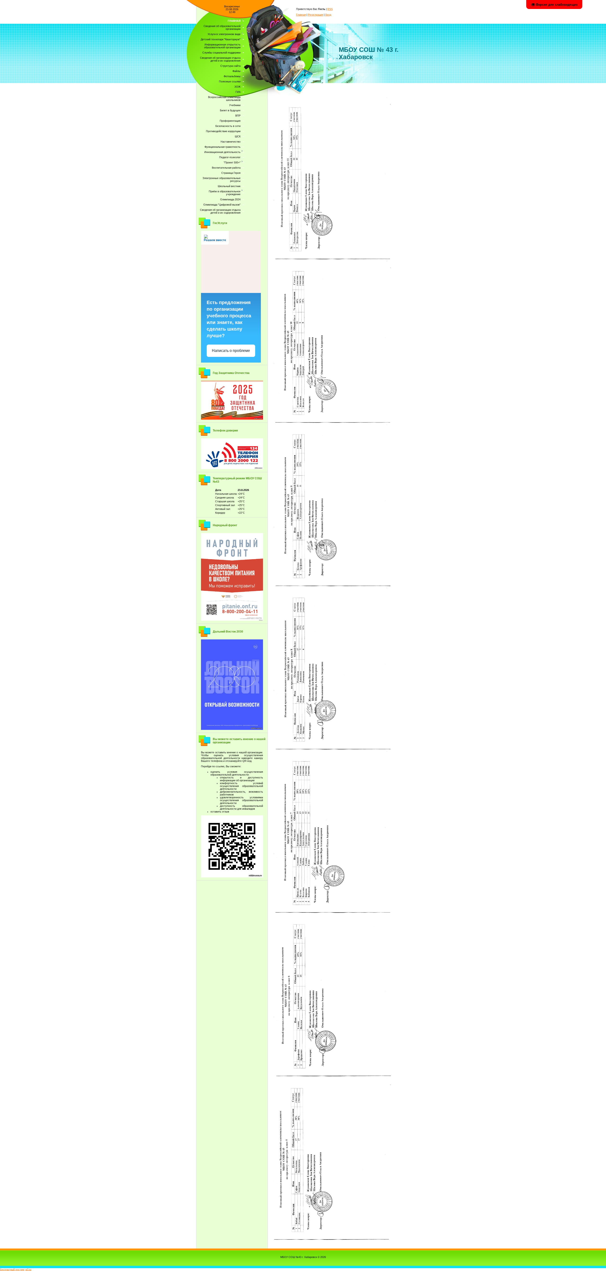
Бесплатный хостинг (12, 1269)
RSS (330, 9)
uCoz (28, 1269)
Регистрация (315, 14)
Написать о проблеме (231, 351)
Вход (328, 14)
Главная (301, 14)
